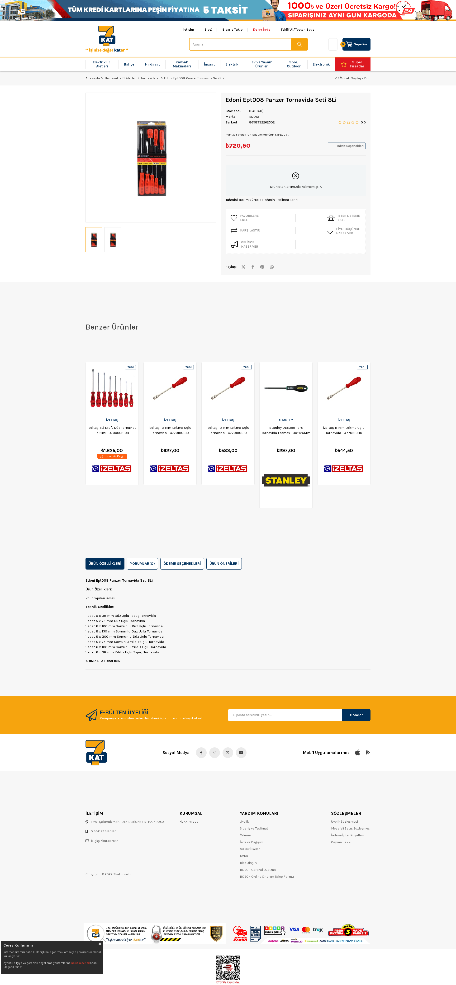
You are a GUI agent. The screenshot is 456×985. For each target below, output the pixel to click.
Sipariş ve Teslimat (254, 828)
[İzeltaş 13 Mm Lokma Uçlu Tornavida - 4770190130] (170, 388)
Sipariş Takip (232, 30)
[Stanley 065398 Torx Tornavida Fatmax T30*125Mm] (286, 388)
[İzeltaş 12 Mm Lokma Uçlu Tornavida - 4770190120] (228, 388)
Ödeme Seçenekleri (182, 563)
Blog (208, 30)
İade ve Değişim (251, 842)
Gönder (356, 715)
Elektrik (232, 64)
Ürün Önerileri (224, 563)
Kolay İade (261, 30)
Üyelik (244, 822)
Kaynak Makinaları (182, 64)
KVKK (244, 856)
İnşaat (209, 64)
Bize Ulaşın (248, 863)
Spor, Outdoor (294, 64)
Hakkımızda (189, 822)
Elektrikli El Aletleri (102, 64)
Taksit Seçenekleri (350, 146)
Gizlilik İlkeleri (250, 849)
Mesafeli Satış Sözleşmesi (350, 828)
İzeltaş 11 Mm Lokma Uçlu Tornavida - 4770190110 (344, 430)
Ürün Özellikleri (105, 563)
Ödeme (245, 835)
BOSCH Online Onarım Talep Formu (267, 877)
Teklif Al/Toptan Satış (297, 30)
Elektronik (321, 64)
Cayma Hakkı (341, 842)
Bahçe (129, 64)
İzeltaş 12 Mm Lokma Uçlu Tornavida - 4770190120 (228, 430)
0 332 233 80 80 (104, 831)
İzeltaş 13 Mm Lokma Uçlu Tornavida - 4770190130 (170, 430)
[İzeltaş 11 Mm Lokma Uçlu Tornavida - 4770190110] (344, 388)
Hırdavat (152, 64)
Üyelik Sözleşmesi (344, 822)
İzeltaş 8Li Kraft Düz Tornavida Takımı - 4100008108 (112, 430)
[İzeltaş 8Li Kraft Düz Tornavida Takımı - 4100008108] (112, 388)
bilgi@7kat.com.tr (104, 841)
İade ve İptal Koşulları (347, 835)
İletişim (188, 30)
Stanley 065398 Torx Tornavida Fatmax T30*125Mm (285, 430)
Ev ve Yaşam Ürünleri (262, 64)
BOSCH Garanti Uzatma (258, 870)
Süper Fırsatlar (357, 64)
